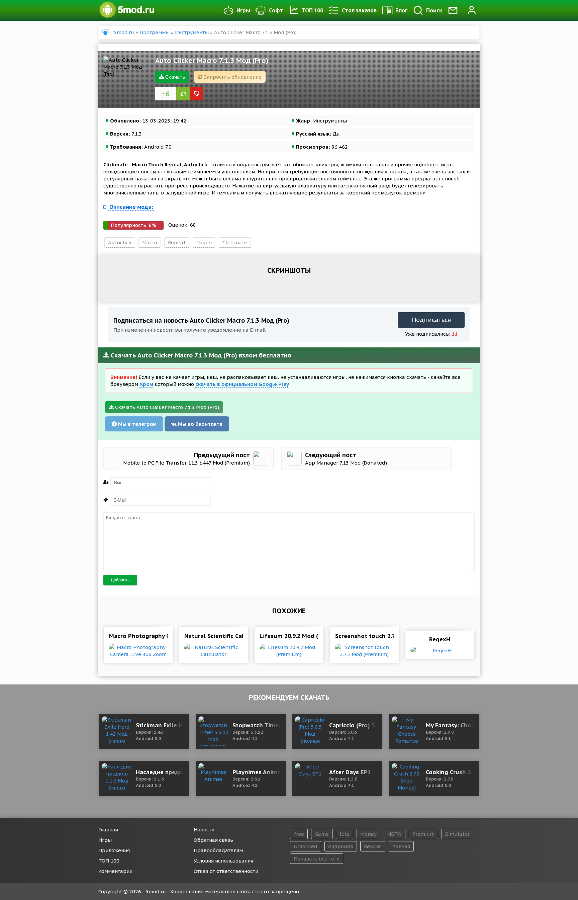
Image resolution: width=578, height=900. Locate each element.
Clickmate (234, 242)
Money (368, 834)
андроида (340, 846)
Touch (204, 242)
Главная (108, 829)
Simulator (457, 834)
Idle (345, 834)
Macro (149, 242)
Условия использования (223, 860)
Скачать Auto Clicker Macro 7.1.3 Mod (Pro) (166, 407)
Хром (146, 384)
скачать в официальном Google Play (242, 384)
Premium (423, 834)
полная (401, 846)
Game (322, 834)
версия (373, 846)
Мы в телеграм (137, 424)
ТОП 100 (312, 10)
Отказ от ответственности (226, 871)
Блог (401, 10)
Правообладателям (218, 850)
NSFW (394, 834)
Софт (276, 10)
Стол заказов (359, 10)
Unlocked (305, 846)
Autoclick (119, 242)
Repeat (177, 242)
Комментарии (115, 871)
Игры (243, 10)
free (299, 834)
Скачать (174, 77)
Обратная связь (213, 840)
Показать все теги (317, 858)
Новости (204, 829)
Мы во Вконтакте (199, 424)
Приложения (114, 850)
